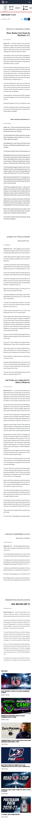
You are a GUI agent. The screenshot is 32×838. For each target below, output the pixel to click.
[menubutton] (29, 2)
